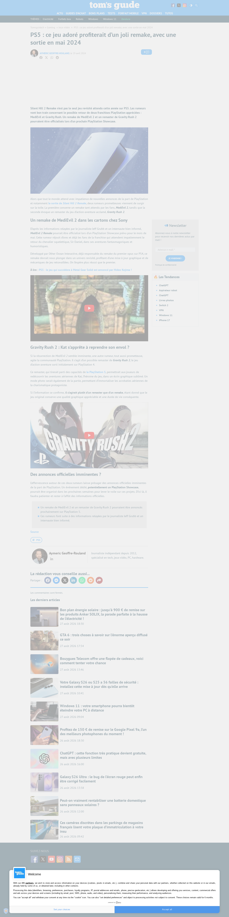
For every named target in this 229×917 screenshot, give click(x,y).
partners (29, 883)
